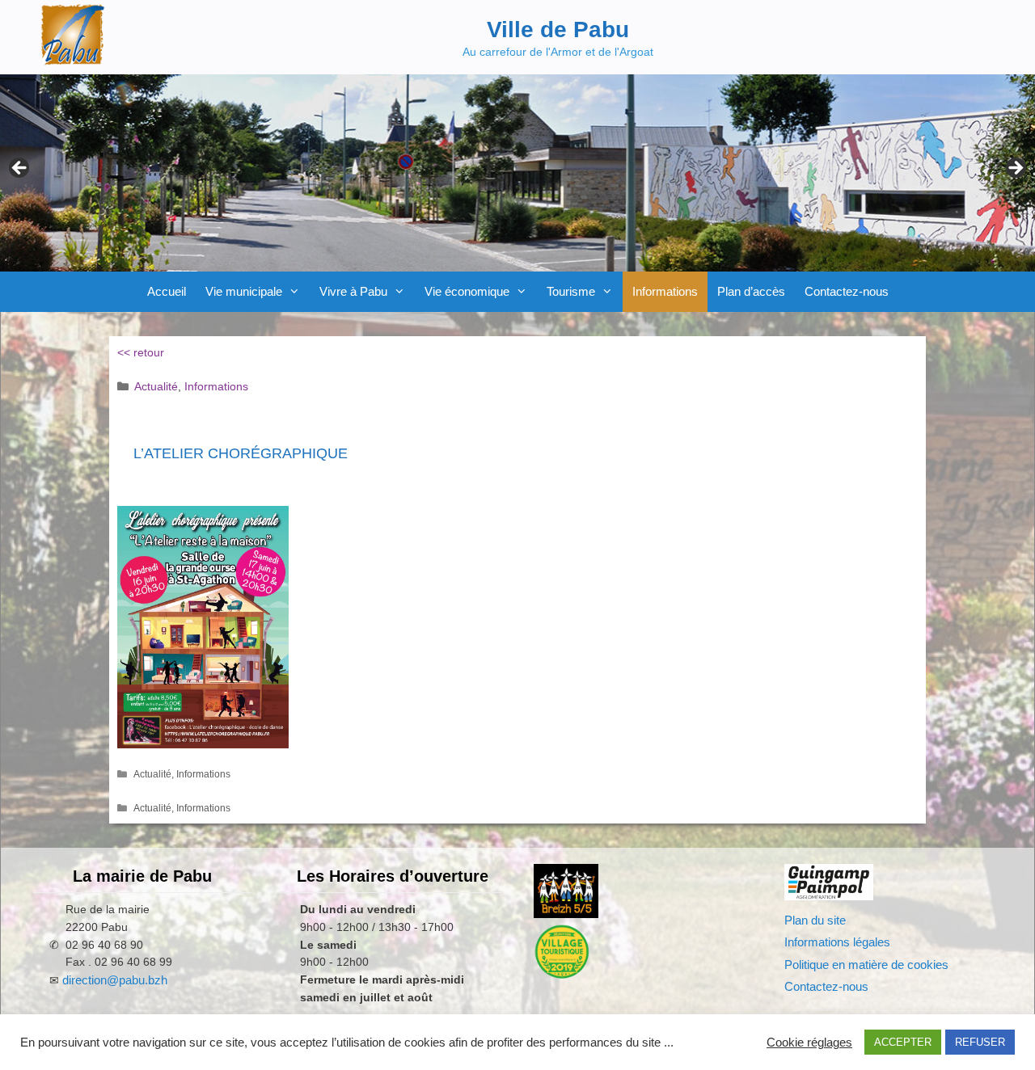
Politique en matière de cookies (866, 964)
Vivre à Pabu (353, 291)
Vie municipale (243, 291)
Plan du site (815, 920)
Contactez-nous (847, 291)
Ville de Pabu (558, 29)
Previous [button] (20, 169)
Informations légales (837, 942)
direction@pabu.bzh (114, 980)
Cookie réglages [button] (809, 1042)
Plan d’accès (751, 291)
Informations (665, 291)
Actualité (156, 386)
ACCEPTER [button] (903, 1042)
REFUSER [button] (980, 1042)
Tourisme (571, 291)
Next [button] (1015, 169)
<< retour (140, 352)
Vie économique (467, 291)
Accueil (166, 291)
